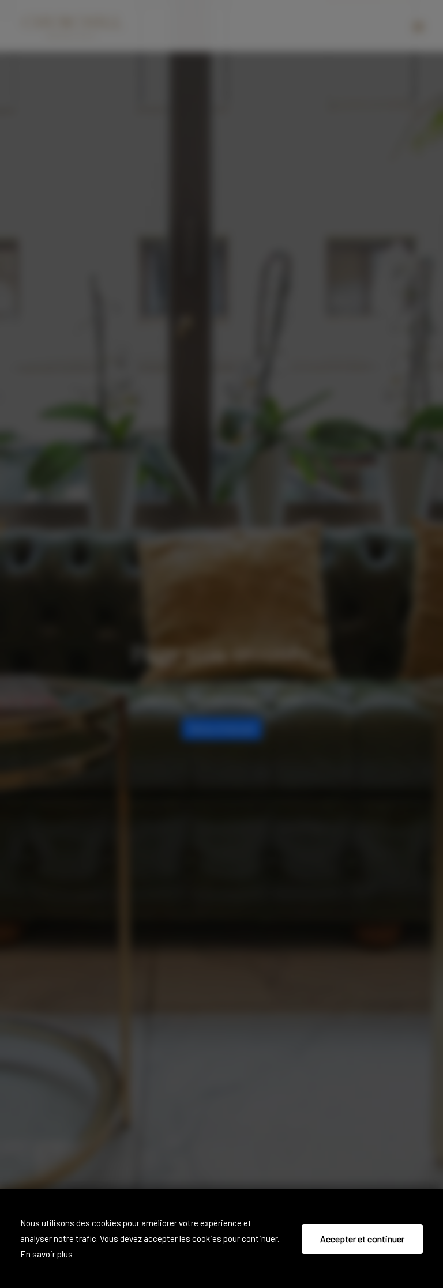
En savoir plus (46, 1254)
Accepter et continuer (362, 1238)
